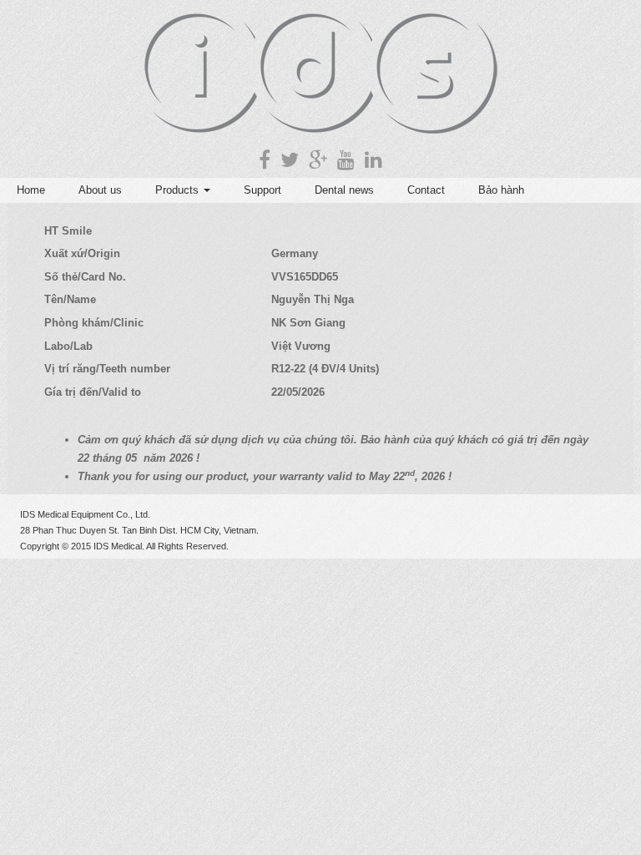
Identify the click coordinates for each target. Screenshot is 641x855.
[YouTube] (346, 160)
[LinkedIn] (373, 160)
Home (31, 190)
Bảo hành (501, 190)
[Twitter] (289, 160)
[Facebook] (264, 160)
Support (262, 190)
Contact (426, 190)
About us (100, 190)
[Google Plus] (318, 160)
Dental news (344, 190)
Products (178, 190)
